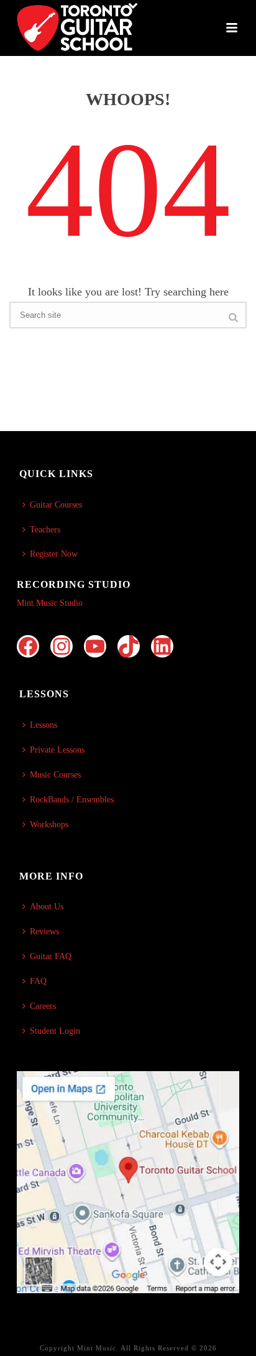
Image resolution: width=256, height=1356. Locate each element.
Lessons (43, 725)
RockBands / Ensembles (72, 799)
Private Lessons (57, 750)
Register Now (54, 554)
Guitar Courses (56, 504)
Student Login (55, 1031)
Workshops (49, 824)
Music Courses (55, 774)
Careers (43, 1006)
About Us (46, 906)
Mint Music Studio (50, 603)
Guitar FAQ (50, 956)
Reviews (44, 931)
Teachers (45, 529)
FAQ (38, 981)
